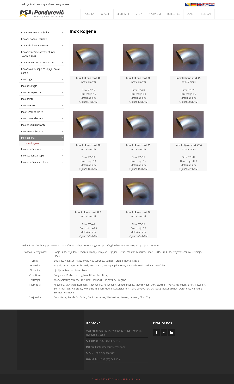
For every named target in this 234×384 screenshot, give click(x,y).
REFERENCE (173, 13)
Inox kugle (26, 79)
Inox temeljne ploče (32, 112)
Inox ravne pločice (31, 92)
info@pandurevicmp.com (111, 347)
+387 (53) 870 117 (110, 340)
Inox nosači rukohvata (33, 125)
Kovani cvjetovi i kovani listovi (37, 62)
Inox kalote (27, 98)
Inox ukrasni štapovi (32, 131)
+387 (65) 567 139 (110, 359)
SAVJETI (190, 13)
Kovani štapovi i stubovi (34, 39)
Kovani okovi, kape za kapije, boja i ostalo (40, 70)
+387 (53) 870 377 (104, 353)
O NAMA (105, 13)
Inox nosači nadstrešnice (34, 162)
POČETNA (89, 13)
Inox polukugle (29, 85)
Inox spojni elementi (32, 118)
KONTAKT (206, 13)
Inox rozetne (28, 105)
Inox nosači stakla (31, 149)
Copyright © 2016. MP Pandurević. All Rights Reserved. (116, 379)
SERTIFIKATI (123, 13)
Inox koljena (28, 137)
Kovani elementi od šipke (35, 32)
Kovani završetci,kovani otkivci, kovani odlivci (38, 54)
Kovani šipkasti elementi (34, 45)
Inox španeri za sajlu (32, 155)
